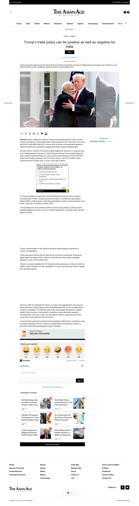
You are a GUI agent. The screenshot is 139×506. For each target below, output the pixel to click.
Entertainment (108, 24)
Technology (93, 24)
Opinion (70, 24)
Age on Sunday (123, 2)
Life (72, 478)
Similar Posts (97, 141)
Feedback (106, 471)
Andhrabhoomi (15, 471)
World (37, 24)
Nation (70, 52)
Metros (47, 24)
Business (58, 24)
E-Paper (105, 468)
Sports (80, 24)
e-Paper (114, 2)
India (28, 24)
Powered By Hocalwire (123, 500)
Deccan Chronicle (16, 468)
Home (19, 24)
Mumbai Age (76, 468)
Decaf (73, 471)
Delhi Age (75, 465)
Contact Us (106, 478)
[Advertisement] (52, 230)
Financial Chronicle (17, 475)
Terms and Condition (110, 465)
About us (75, 475)
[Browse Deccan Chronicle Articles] (24, 333)
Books (43, 465)
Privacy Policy (108, 475)
